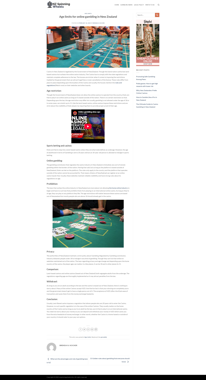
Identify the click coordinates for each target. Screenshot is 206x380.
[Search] (158, 5)
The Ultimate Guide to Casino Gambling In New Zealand (147, 105)
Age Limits (88, 13)
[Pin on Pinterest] (92, 329)
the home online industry (118, 188)
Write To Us (149, 5)
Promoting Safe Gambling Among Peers (145, 77)
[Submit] (157, 15)
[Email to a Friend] (88, 329)
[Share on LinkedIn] (96, 329)
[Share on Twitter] (84, 329)
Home (117, 5)
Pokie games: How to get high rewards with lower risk (147, 84)
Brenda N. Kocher (99, 23)
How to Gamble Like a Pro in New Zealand (146, 98)
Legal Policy (139, 5)
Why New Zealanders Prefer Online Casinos (146, 91)
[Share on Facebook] (80, 329)
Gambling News (126, 5)
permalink (104, 337)
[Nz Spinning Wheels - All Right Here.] (72, 5)
